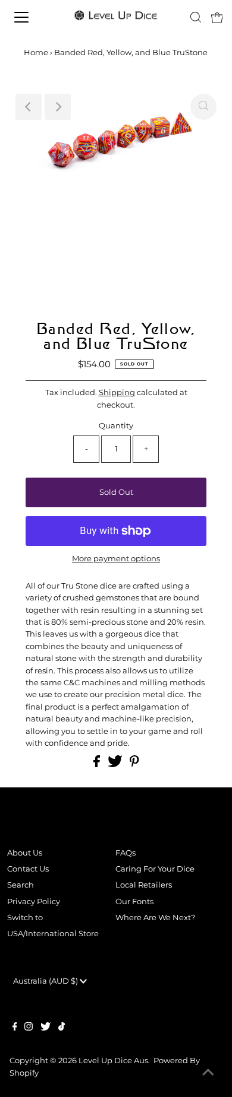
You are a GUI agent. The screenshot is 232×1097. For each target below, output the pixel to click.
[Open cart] (217, 17)
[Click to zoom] (203, 107)
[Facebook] (15, 1028)
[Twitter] (45, 1028)
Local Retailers (143, 884)
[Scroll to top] (208, 1073)
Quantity (116, 425)
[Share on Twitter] (116, 764)
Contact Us (28, 868)
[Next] (58, 107)
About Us (24, 852)
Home (36, 52)
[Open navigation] (32, 17)
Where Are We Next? (155, 917)
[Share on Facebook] (97, 764)
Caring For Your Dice (155, 868)
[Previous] (28, 107)
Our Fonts (134, 901)
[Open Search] (196, 17)
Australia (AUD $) (46, 981)
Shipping (117, 392)
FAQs (125, 852)
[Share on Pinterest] (134, 764)
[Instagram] (28, 1028)
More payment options (116, 558)
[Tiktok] (61, 1028)
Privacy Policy (33, 901)
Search (20, 884)
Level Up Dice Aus (113, 1060)
